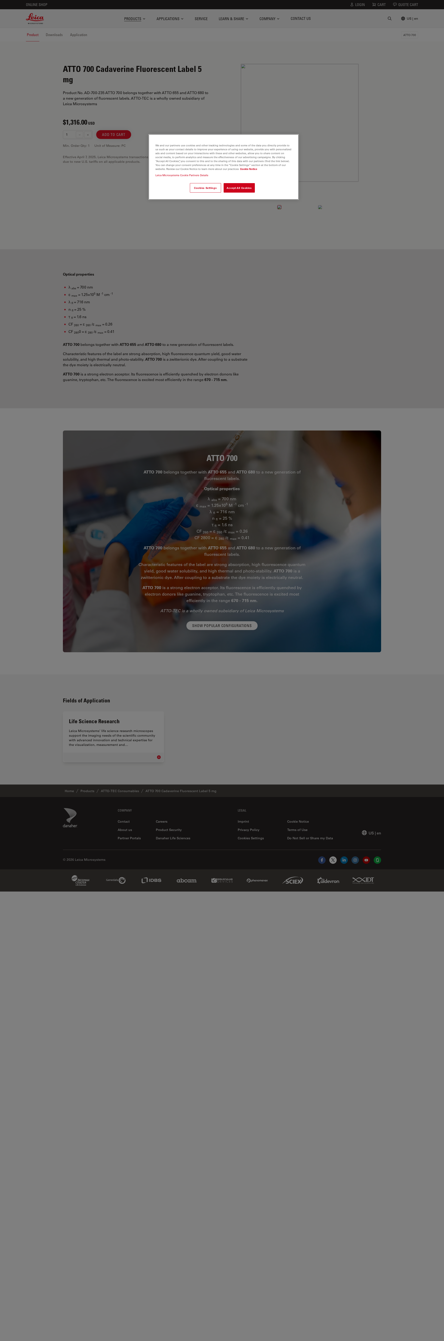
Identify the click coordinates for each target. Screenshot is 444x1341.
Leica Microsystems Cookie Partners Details (181, 175)
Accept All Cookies (239, 188)
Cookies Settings (205, 188)
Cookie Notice (248, 169)
